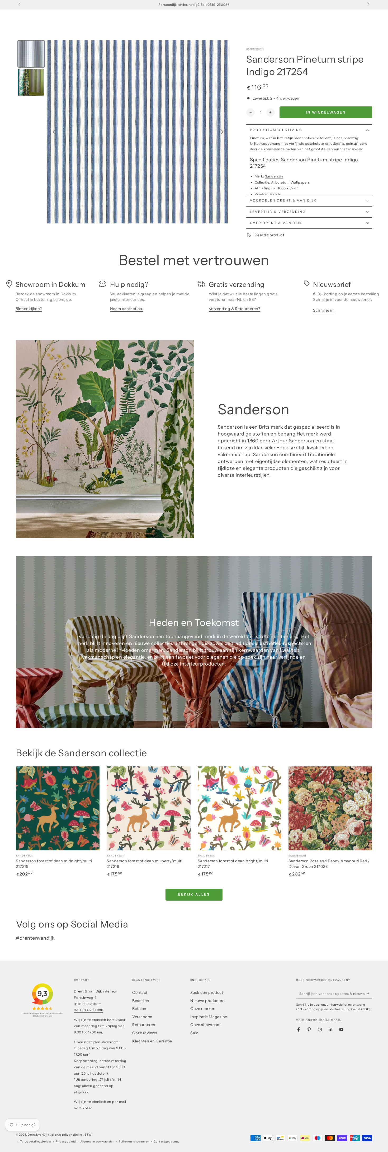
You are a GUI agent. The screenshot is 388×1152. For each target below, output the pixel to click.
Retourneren (143, 1024)
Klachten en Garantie (152, 1041)
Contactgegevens (166, 1141)
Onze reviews (144, 1033)
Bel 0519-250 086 (88, 1010)
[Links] (20, 5)
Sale (194, 1033)
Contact (140, 992)
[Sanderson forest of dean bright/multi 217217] (239, 808)
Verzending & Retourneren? (235, 308)
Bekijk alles (194, 894)
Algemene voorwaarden (97, 1141)
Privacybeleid (66, 1141)
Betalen (139, 1008)
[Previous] (54, 131)
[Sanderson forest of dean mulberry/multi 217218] (148, 808)
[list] (194, 298)
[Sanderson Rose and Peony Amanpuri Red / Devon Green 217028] (330, 808)
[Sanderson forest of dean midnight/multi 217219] (58, 808)
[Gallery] (123, 131)
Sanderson (255, 49)
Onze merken (202, 1008)
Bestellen (140, 1000)
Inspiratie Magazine (208, 1016)
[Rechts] (368, 5)
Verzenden (142, 1016)
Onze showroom (205, 1024)
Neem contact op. (126, 308)
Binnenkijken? (29, 308)
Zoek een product (206, 992)
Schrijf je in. (324, 310)
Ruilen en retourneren (134, 1141)
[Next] (222, 131)
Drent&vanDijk (39, 1134)
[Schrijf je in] (369, 993)
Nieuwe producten (207, 1000)
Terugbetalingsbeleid (35, 1141)
